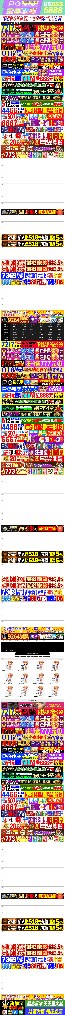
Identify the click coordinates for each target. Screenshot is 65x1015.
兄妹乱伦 (24, 339)
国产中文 (15, 339)
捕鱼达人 (15, 332)
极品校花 (41, 339)
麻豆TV (23, 334)
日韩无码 (59, 339)
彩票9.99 (41, 332)
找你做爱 (32, 329)
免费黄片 (32, 337)
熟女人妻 (24, 337)
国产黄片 (15, 337)
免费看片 (6, 339)
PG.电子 (44, 656)
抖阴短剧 (50, 339)
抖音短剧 (15, 334)
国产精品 (15, 324)
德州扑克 (32, 332)
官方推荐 (6, 332)
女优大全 (50, 334)
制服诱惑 (59, 337)
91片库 (41, 334)
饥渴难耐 (24, 329)
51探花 (32, 334)
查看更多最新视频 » (32, 700)
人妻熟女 (41, 326)
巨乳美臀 (32, 326)
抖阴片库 (6, 337)
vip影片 (20, 656)
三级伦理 (15, 326)
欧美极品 (50, 324)
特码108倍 (32, 656)
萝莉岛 (59, 334)
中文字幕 (24, 326)
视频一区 (6, 324)
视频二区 (6, 326)
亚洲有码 (41, 324)
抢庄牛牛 (24, 332)
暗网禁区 (41, 337)
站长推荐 (6, 329)
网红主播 (24, 324)
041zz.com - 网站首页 (13, 23)
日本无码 (32, 324)
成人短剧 (32, 339)
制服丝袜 (50, 326)
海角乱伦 (50, 337)
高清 (52, 650)
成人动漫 (59, 324)
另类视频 (59, 326)
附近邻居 (15, 329)
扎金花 (50, 332)
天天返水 (59, 332)
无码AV (5, 334)
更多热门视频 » (59, 659)
